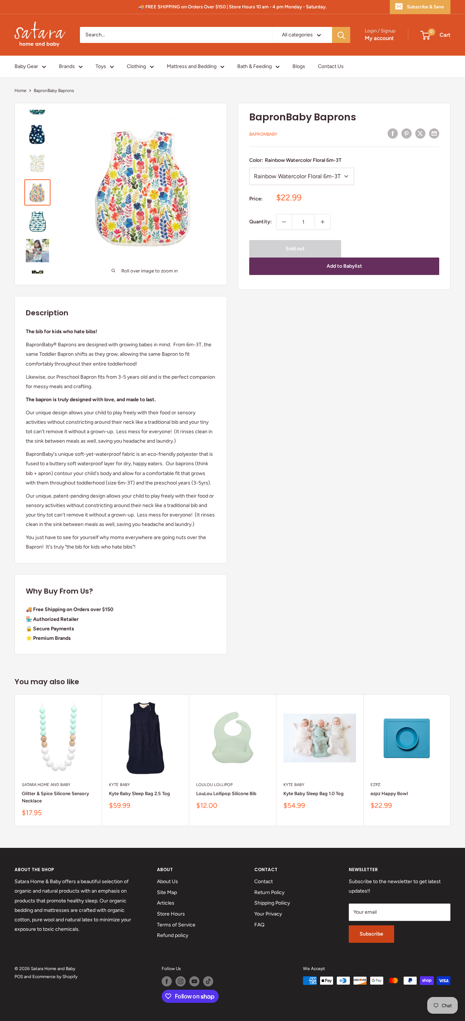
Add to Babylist (344, 266)
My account (379, 38)
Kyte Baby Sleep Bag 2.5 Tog (139, 793)
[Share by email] (434, 133)
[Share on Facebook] (393, 133)
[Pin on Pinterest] (406, 133)
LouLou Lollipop (214, 784)
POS (19, 976)
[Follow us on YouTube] (194, 981)
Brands (67, 66)
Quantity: (260, 222)
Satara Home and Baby (46, 784)
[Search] (341, 35)
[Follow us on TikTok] (208, 981)
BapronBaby (263, 134)
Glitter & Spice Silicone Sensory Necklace (55, 797)
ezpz (375, 784)
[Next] (450, 760)
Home (21, 90)
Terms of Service (176, 925)
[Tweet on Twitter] (420, 133)
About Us (167, 881)
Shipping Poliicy (272, 903)
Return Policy (269, 892)
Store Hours (171, 914)
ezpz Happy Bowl (389, 793)
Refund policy (172, 935)
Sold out (295, 249)
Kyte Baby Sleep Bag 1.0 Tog (313, 793)
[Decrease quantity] (284, 222)
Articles (165, 903)
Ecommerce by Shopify (54, 976)
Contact (263, 881)
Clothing (136, 66)
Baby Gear (26, 66)
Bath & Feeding (254, 66)
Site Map (167, 892)
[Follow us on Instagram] (180, 981)
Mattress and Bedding (192, 66)
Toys (101, 66)
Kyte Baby (119, 784)
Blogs (298, 66)
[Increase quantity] (322, 222)
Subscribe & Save (425, 6)
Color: (295, 160)
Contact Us (331, 66)
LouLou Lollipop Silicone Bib (226, 793)
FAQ (259, 925)
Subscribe (371, 934)
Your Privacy (268, 914)
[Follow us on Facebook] (167, 981)
